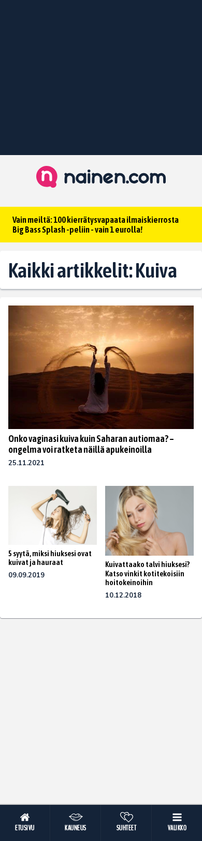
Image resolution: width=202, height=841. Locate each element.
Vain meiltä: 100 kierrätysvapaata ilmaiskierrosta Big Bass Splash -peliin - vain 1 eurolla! (95, 225)
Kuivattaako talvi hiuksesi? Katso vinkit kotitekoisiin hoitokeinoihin (147, 573)
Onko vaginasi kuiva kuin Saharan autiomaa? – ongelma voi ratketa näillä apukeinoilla (91, 444)
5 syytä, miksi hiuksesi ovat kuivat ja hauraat (50, 558)
